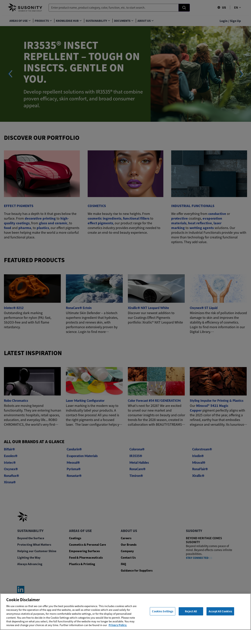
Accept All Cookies (220, 611)
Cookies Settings (162, 611)
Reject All (191, 611)
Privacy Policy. (118, 625)
